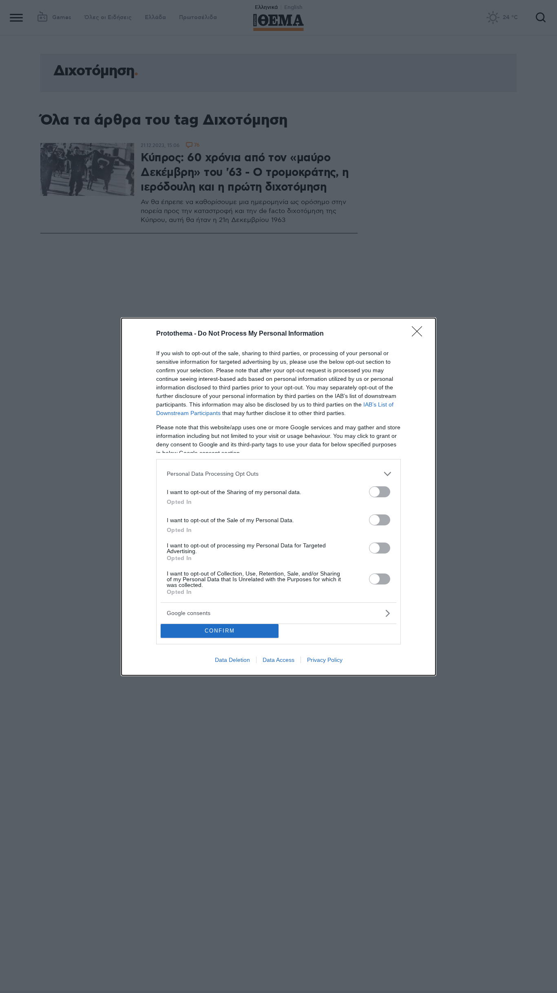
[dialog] (278, 496)
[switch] (379, 491)
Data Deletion (232, 660)
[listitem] (278, 474)
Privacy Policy (325, 660)
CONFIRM (220, 631)
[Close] (419, 334)
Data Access (278, 660)
